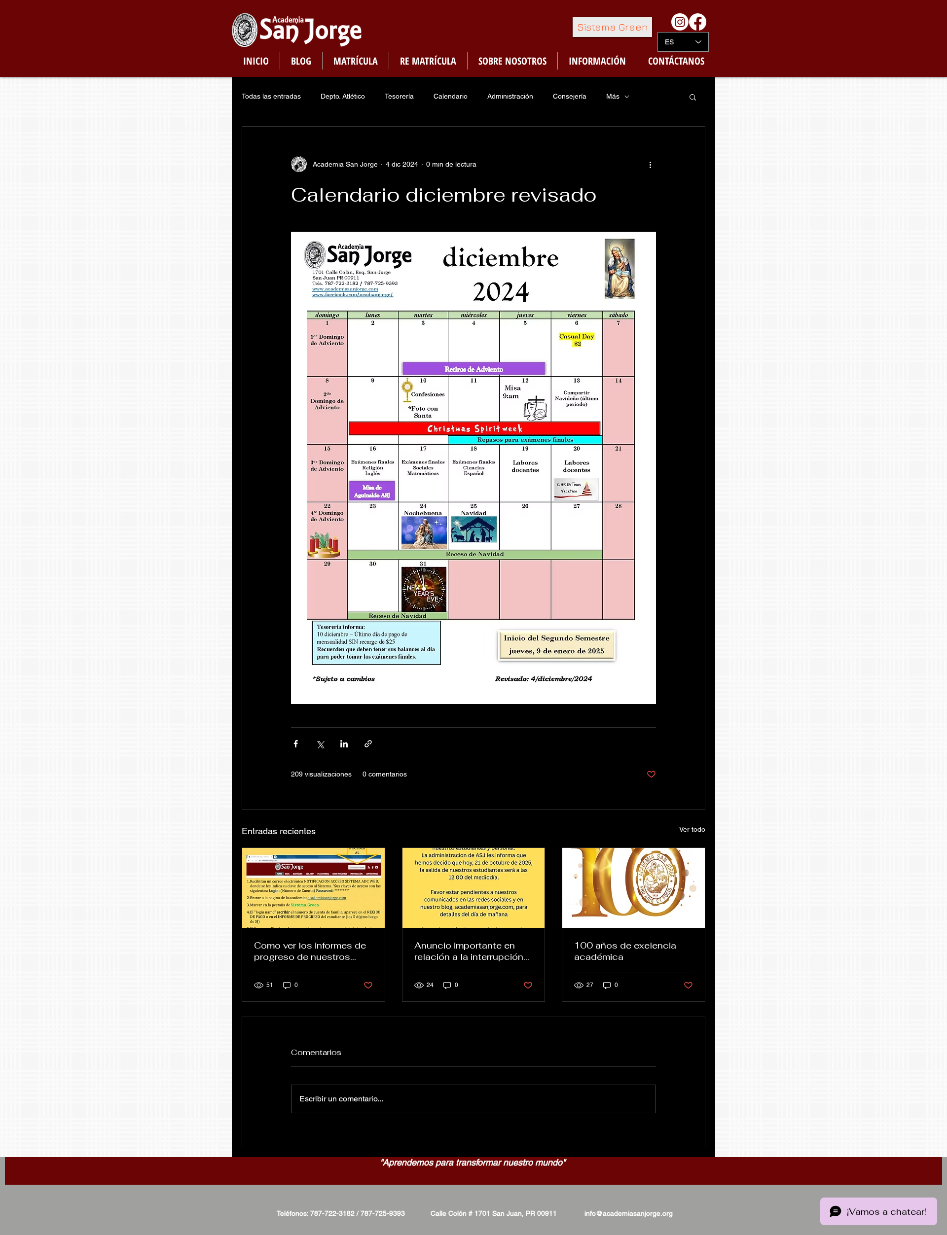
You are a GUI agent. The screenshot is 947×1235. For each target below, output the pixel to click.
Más (612, 96)
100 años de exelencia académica (625, 951)
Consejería (569, 96)
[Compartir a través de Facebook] (295, 743)
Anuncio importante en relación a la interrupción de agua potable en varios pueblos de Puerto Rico (471, 951)
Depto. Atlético (343, 96)
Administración (510, 96)
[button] (692, 97)
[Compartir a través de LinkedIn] (344, 743)
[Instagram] (680, 22)
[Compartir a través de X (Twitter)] (320, 743)
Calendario (451, 96)
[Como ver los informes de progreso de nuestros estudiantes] (313, 888)
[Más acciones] (650, 164)
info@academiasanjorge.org (628, 1213)
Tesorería (399, 96)
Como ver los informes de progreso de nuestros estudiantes (310, 951)
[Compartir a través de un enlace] (368, 743)
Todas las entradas (271, 96)
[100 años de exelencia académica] (633, 888)
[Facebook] (697, 22)
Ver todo (692, 829)
